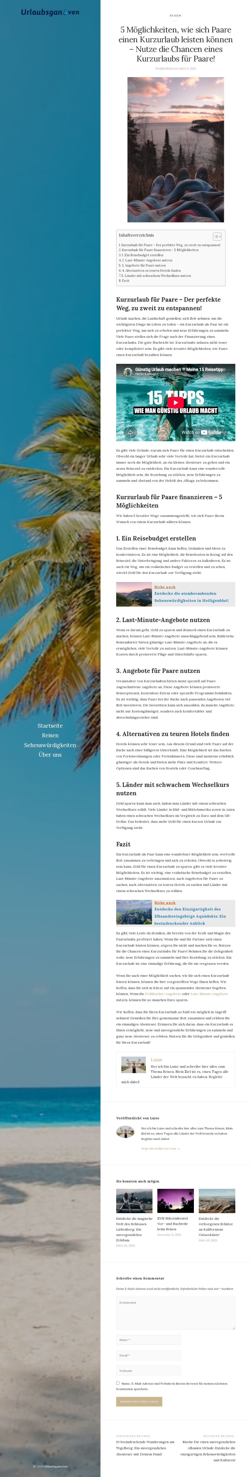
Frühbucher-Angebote (163, 994)
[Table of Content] (217, 237)
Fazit (125, 281)
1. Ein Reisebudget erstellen (142, 255)
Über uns (50, 754)
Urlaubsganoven (55, 1466)
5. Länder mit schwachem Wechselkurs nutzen (156, 276)
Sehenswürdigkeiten (50, 745)
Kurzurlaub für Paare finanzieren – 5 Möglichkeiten (160, 250)
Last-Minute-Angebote (209, 994)
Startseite (50, 725)
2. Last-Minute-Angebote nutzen (147, 260)
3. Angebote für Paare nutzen (144, 265)
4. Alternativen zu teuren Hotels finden (151, 271)
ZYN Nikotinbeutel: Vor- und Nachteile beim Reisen (172, 1223)
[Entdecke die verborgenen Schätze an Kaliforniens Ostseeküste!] (217, 1201)
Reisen (50, 735)
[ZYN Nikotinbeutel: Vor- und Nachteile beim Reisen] (175, 1201)
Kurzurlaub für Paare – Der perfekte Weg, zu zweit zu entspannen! (170, 245)
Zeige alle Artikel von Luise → (160, 1148)
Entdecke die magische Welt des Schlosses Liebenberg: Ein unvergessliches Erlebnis (134, 1229)
